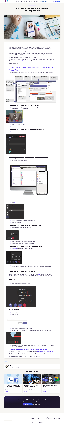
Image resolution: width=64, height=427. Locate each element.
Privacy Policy (48, 417)
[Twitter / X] (9, 420)
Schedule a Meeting (57, 418)
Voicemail (15, 202)
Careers (32, 422)
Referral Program (33, 418)
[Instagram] (11, 420)
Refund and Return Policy (49, 419)
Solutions (17, 1)
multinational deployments (24, 60)
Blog (29, 1)
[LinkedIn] (7, 420)
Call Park (39, 274)
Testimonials (32, 419)
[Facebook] (5, 420)
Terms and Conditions (49, 418)
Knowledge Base (43, 1)
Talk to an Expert (56, 1)
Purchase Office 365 (24, 1)
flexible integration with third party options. (45, 351)
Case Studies (33, 1)
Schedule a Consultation (28, 404)
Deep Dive (6, 361)
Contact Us (55, 417)
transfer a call (15, 248)
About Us (37, 1)
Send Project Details (36, 404)
